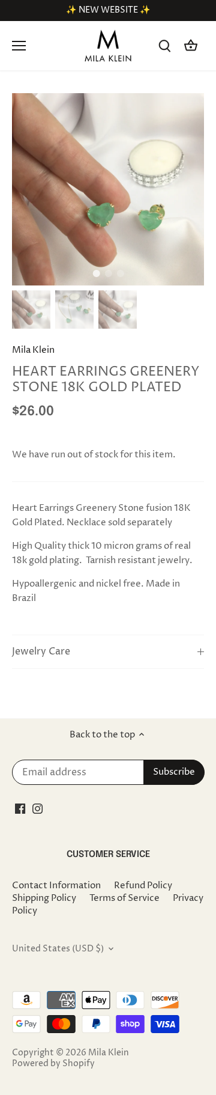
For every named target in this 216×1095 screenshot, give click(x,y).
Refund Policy (143, 885)
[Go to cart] (191, 46)
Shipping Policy (44, 898)
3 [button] (120, 273)
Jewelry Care (41, 651)
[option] (108, 189)
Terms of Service (124, 898)
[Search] (164, 46)
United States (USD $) (58, 949)
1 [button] (96, 273)
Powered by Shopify (53, 1063)
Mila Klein (33, 350)
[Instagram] (37, 808)
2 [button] (108, 273)
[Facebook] (20, 808)
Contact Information (56, 885)
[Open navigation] (19, 45)
